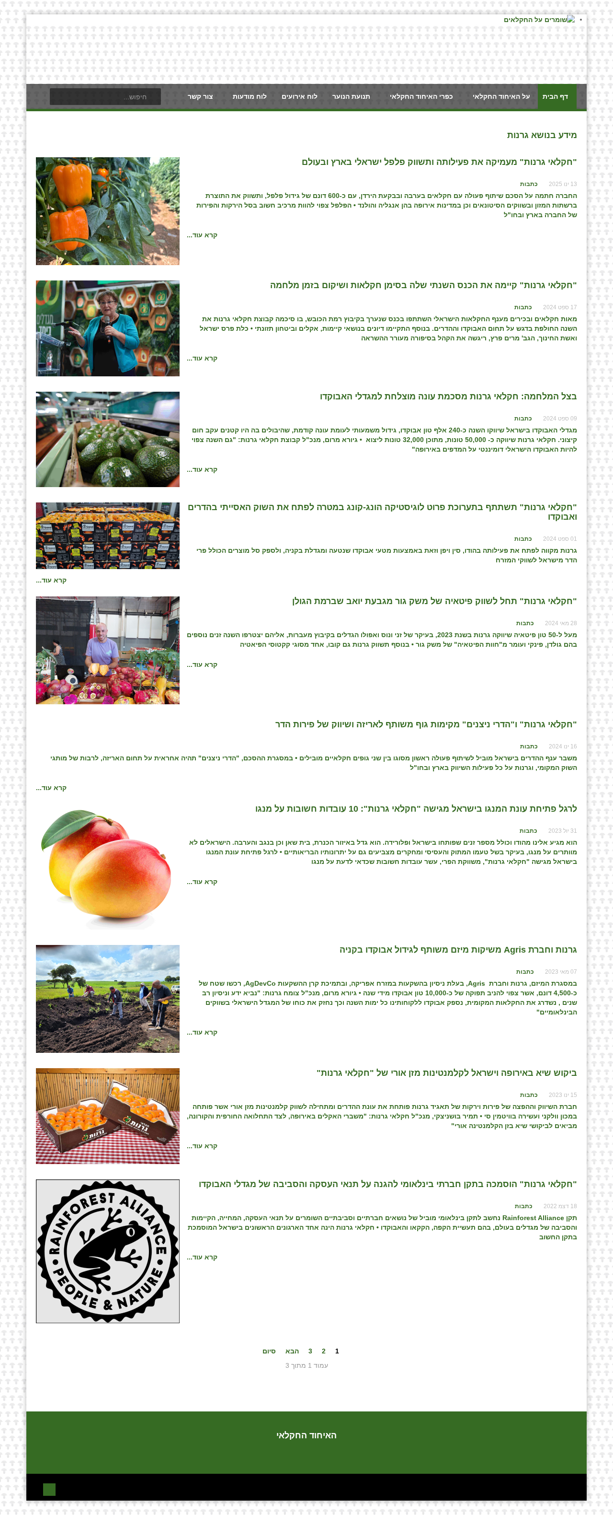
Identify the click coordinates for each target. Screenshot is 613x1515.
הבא (292, 1351)
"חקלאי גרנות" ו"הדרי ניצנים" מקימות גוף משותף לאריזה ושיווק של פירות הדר (426, 724)
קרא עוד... (202, 235)
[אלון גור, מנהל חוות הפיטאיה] (108, 649)
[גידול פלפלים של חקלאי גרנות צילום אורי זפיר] (108, 210)
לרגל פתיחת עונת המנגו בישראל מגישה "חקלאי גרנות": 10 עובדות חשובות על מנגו (416, 809)
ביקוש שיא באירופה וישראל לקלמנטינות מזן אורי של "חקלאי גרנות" (447, 1073)
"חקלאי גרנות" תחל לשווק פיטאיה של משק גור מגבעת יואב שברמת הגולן (434, 601)
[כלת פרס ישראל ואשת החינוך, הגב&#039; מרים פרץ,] (108, 328)
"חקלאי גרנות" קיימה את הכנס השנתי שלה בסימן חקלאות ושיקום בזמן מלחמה (423, 285)
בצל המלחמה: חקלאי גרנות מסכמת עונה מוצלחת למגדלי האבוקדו (448, 396)
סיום (269, 1351)
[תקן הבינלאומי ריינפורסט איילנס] (108, 1251)
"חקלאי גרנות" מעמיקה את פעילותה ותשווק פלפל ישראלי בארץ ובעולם (439, 162)
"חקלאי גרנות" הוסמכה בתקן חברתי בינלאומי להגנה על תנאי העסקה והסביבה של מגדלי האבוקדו (388, 1184)
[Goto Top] (49, 1488)
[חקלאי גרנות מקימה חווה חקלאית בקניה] (108, 998)
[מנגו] (108, 866)
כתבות (529, 184)
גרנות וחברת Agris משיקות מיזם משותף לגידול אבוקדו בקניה (458, 950)
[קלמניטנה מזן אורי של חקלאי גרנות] (108, 1115)
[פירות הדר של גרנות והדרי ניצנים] (108, 535)
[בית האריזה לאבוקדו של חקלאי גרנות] (108, 439)
